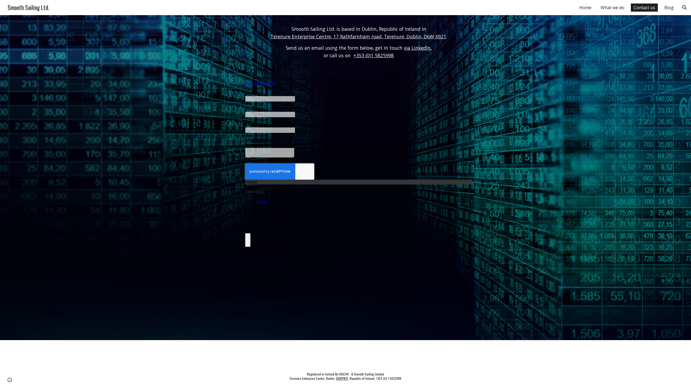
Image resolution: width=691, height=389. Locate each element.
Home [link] (585, 8)
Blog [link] (669, 8)
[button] (684, 7)
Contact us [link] (644, 8)
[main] (359, 42)
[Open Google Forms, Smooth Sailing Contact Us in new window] (465, 70)
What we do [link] (612, 8)
